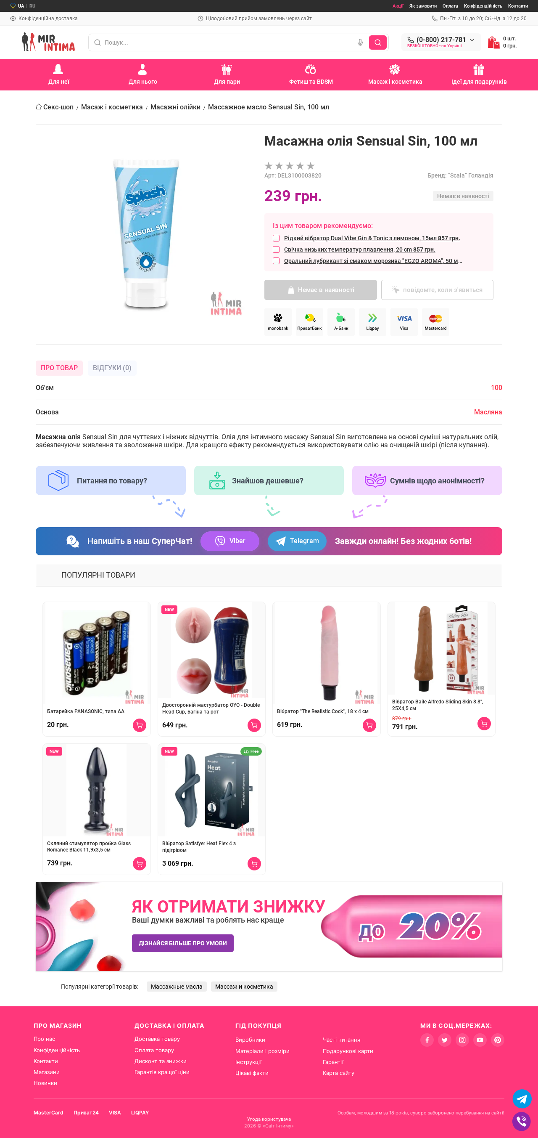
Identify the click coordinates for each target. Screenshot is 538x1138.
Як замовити (423, 6)
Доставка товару (157, 1038)
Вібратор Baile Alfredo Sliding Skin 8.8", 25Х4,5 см (437, 705)
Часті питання (341, 1039)
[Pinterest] (497, 1040)
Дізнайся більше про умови (183, 943)
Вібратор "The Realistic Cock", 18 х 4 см (323, 711)
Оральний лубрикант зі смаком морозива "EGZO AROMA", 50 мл (374, 260)
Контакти (518, 6)
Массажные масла (177, 986)
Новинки (45, 1083)
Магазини (47, 1072)
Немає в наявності (326, 290)
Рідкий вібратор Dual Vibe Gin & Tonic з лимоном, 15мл (372, 238)
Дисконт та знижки (160, 1061)
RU (32, 6)
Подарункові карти (348, 1051)
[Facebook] (427, 1040)
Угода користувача (269, 1119)
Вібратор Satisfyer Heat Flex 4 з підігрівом (199, 847)
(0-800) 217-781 (441, 40)
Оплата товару (154, 1050)
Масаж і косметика (112, 107)
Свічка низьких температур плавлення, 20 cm (359, 249)
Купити (139, 725)
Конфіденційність (483, 6)
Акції (398, 6)
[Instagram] (462, 1040)
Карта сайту (338, 1072)
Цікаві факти (252, 1072)
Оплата (450, 6)
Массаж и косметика (244, 986)
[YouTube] (480, 1040)
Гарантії (333, 1061)
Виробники (250, 1039)
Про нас (44, 1038)
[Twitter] (444, 1040)
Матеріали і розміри (262, 1051)
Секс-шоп (58, 107)
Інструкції (248, 1061)
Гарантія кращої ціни (162, 1072)
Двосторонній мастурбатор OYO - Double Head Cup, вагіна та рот (211, 708)
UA (21, 6)
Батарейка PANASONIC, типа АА (85, 711)
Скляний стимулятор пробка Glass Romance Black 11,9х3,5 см (89, 847)
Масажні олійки (175, 107)
